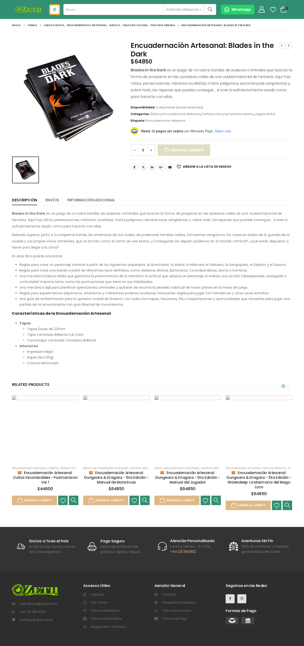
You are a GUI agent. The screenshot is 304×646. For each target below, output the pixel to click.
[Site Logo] (28, 9)
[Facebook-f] (230, 598)
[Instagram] (241, 598)
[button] (283, 386)
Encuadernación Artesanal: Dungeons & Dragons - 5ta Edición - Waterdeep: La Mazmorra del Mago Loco (259, 480)
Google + (161, 167)
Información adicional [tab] (91, 200)
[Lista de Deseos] (273, 10)
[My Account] (261, 9)
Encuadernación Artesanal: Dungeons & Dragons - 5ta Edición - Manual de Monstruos (116, 477)
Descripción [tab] (24, 200)
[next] (288, 45)
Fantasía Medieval (141, 468)
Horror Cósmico (71, 468)
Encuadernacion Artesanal (165, 121)
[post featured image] (45, 428)
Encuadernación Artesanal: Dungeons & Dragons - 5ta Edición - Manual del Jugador (187, 477)
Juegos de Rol (265, 114)
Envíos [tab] (52, 200)
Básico (156, 114)
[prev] (281, 45)
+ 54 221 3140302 (183, 551)
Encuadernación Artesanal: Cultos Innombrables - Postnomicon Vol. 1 (45, 477)
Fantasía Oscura (214, 114)
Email (170, 167)
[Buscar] (210, 9)
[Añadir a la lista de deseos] (63, 500)
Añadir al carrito (187, 150)
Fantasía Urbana (240, 114)
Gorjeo (143, 167)
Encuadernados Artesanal (181, 114)
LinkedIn (152, 167)
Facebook (134, 167)
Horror (54, 468)
